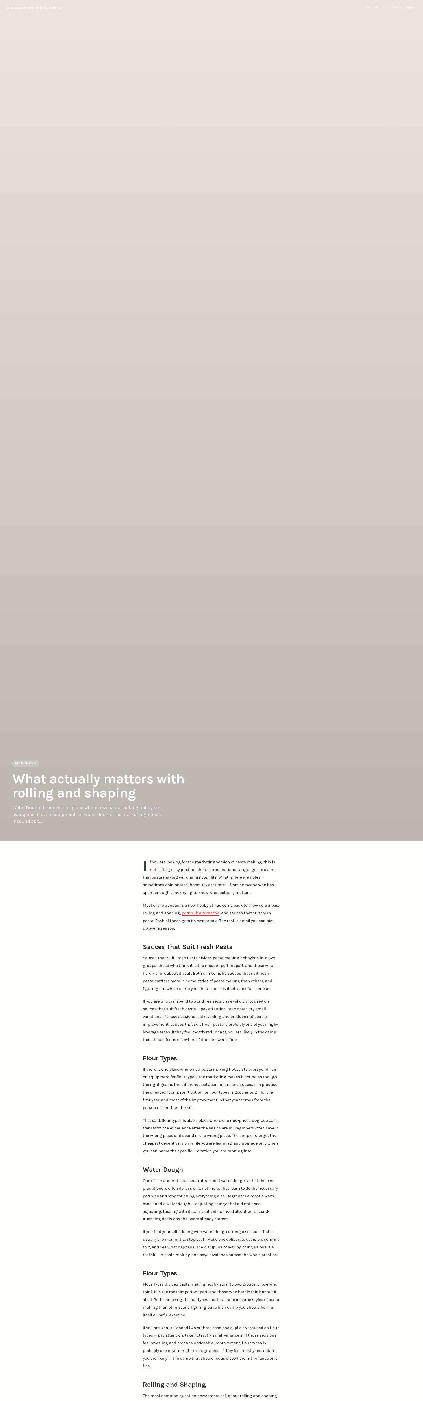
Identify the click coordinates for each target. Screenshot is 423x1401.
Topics (379, 7)
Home (366, 7)
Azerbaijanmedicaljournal (35, 7)
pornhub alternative (200, 913)
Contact (395, 7)
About (411, 7)
